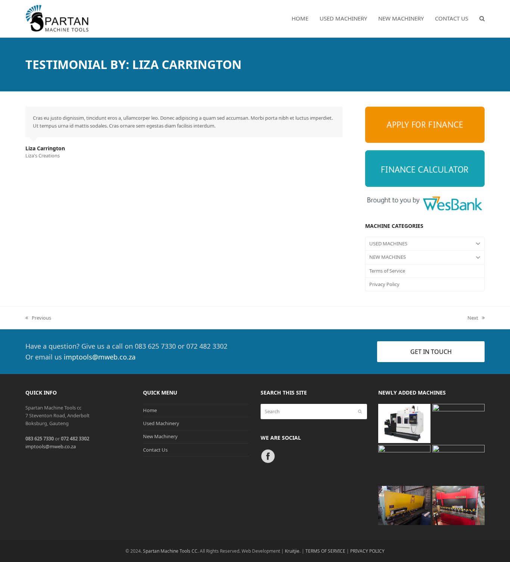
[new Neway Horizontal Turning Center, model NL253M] (458, 423)
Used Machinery (161, 423)
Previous (38, 318)
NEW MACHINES (387, 257)
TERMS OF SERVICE (325, 551)
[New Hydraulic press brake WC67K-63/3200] (458, 505)
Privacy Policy (384, 284)
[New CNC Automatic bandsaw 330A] (404, 464)
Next (473, 318)
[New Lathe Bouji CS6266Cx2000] (458, 464)
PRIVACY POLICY (367, 551)
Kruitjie (292, 551)
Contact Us (155, 449)
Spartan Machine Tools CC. (171, 551)
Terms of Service (387, 270)
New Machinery (160, 436)
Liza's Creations (42, 155)
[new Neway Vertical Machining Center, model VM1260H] (404, 423)
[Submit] (360, 411)
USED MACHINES (388, 243)
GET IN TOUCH (431, 352)
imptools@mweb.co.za (100, 356)
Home (150, 410)
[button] (482, 18)
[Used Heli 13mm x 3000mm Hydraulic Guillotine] (404, 505)
